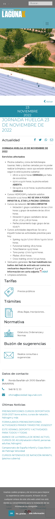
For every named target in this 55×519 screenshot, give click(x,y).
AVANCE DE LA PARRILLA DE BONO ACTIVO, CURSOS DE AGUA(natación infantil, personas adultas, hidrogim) (26, 440)
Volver (49, 101)
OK (11, 513)
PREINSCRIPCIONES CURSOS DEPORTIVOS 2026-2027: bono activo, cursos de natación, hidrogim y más (26, 414)
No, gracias (21, 513)
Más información (36, 513)
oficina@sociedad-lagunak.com (25, 395)
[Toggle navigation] (47, 23)
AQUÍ (45, 271)
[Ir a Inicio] (13, 13)
